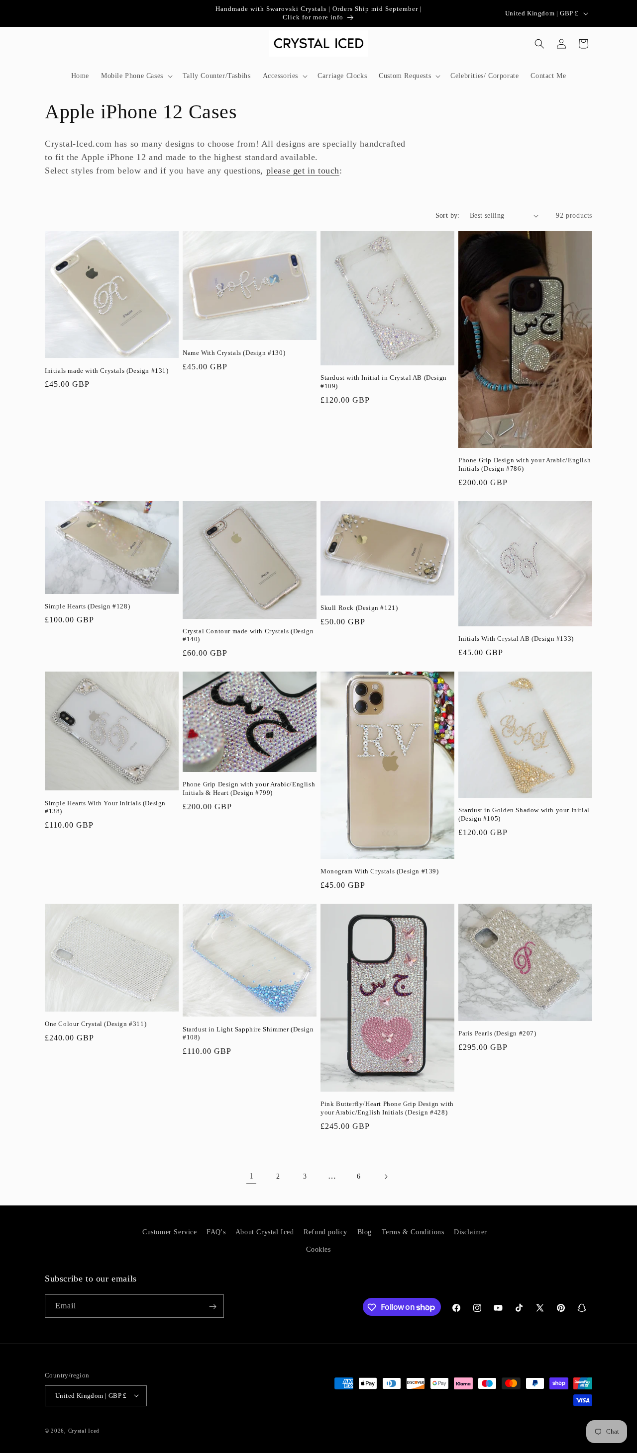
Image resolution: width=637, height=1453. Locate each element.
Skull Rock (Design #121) (359, 607)
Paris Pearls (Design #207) (497, 1033)
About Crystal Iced (264, 1232)
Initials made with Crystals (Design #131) (107, 370)
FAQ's (216, 1232)
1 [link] (251, 1176)
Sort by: (447, 215)
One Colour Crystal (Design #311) (95, 1023)
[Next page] (386, 1177)
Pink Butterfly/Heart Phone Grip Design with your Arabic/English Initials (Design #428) (387, 1108)
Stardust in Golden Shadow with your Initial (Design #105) (524, 814)
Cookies (318, 1249)
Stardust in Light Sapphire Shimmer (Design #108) (248, 1033)
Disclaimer (470, 1232)
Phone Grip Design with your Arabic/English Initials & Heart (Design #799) (249, 788)
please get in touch (302, 170)
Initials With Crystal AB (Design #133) (516, 638)
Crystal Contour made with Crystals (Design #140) (248, 635)
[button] (136, 76)
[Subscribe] (212, 1306)
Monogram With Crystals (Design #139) (379, 871)
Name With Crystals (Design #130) (234, 352)
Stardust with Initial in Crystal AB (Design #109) (383, 382)
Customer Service (169, 1232)
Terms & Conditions (413, 1232)
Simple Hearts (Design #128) (87, 606)
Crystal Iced (84, 1430)
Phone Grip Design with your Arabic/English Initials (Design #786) (524, 464)
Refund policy (325, 1232)
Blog (364, 1232)
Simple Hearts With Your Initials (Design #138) (105, 807)
